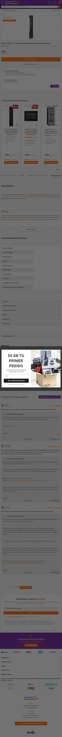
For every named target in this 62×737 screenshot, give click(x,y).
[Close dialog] (58, 351)
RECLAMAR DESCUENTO (16, 380)
